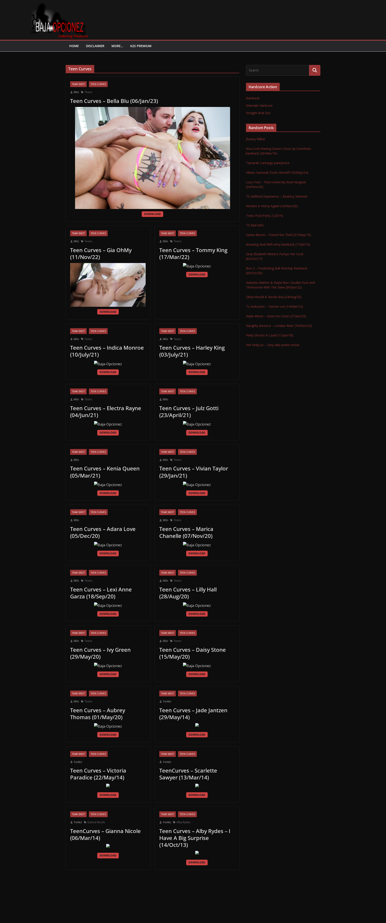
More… (117, 46)
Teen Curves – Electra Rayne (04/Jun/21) (105, 411)
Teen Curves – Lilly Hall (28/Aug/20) (188, 593)
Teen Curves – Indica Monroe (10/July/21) (107, 351)
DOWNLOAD (152, 214)
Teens (88, 92)
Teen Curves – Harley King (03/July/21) (192, 351)
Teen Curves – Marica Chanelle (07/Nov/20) (186, 532)
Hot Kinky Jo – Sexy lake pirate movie (273, 345)
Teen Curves (98, 84)
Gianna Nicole (96, 822)
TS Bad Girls (255, 225)
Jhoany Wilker (255, 139)
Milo (76, 92)
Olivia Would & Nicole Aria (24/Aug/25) (274, 297)
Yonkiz (167, 701)
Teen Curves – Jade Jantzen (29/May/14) (193, 713)
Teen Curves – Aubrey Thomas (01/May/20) (97, 713)
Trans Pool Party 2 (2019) (264, 215)
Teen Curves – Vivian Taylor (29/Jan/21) (193, 472)
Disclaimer (95, 46)
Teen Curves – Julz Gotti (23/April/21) (188, 411)
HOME (74, 46)
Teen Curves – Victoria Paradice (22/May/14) (98, 774)
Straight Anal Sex (258, 113)
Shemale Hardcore (259, 105)
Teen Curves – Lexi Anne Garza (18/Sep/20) (101, 593)
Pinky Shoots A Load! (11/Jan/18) (269, 335)
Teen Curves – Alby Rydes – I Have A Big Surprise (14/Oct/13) (194, 837)
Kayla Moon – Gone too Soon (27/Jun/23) (276, 316)
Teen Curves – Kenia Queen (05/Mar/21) (105, 472)
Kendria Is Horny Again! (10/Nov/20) (272, 206)
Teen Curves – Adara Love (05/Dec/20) (103, 532)
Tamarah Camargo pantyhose (268, 163)
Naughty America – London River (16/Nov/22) (279, 326)
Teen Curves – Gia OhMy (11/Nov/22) (101, 253)
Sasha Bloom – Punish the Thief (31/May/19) (278, 235)
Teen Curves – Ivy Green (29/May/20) (100, 653)
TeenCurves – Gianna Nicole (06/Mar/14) (105, 834)
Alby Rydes (183, 822)
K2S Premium (140, 46)
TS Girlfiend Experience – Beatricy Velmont (276, 196)
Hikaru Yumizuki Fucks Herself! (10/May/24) (277, 172)
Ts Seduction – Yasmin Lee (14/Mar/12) (274, 306)
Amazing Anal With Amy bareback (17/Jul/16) (278, 244)
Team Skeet (78, 84)
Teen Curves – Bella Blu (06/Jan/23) (114, 100)
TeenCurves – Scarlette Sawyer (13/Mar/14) (188, 774)
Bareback (253, 98)
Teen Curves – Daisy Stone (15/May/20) (192, 653)
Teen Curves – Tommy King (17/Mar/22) (193, 253)
